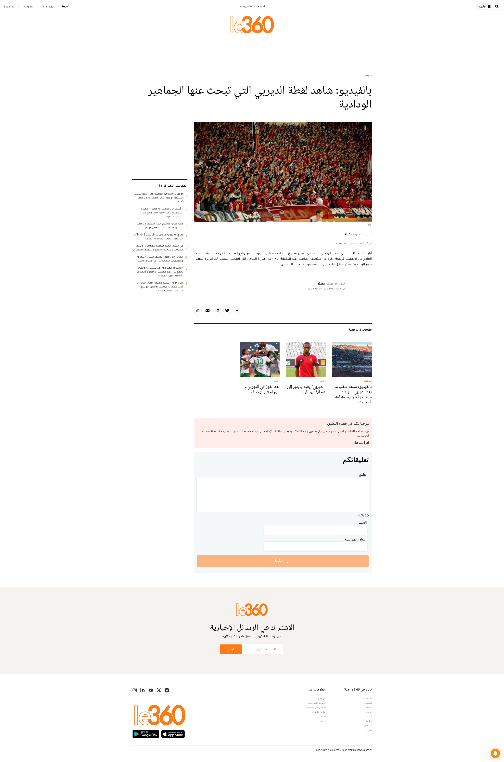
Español (9, 6)
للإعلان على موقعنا (316, 707)
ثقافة (369, 712)
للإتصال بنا (320, 716)
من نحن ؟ (321, 698)
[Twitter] (159, 690)
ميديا (369, 716)
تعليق (363, 474)
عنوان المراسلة (355, 539)
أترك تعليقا (283, 561)
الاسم (363, 522)
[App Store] (173, 733)
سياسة (368, 698)
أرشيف (322, 721)
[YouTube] (150, 690)
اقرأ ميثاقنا (362, 443)
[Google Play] (145, 733)
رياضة (369, 721)
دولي (369, 730)
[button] (495, 753)
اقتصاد (368, 703)
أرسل (231, 649)
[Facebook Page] (167, 690)
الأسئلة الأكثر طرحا (317, 703)
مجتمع (368, 707)
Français (48, 6)
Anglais (28, 6)
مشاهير (368, 725)
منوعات (368, 75)
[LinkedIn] (142, 690)
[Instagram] (134, 690)
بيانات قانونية (319, 712)
